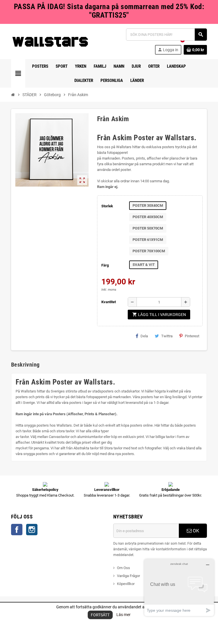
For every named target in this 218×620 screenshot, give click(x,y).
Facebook (16, 529)
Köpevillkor (126, 584)
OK (195, 531)
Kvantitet (108, 302)
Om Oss (123, 568)
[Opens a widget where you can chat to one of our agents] (179, 587)
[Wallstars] (50, 41)
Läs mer (123, 614)
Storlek (107, 206)
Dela (144, 336)
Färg (105, 265)
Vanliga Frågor (128, 576)
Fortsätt (100, 615)
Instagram (31, 529)
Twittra (167, 336)
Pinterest (192, 336)
